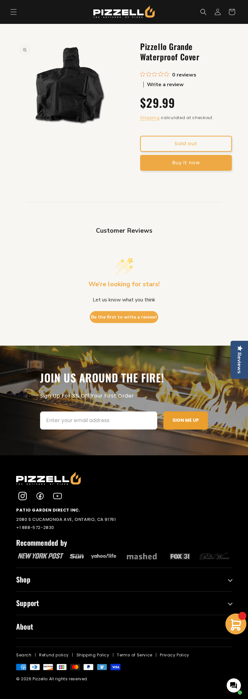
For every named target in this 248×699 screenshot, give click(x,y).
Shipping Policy (93, 655)
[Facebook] (40, 496)
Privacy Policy (174, 655)
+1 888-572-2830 (35, 527)
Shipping (150, 117)
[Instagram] (22, 496)
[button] (13, 12)
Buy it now (186, 162)
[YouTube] (57, 496)
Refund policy (54, 655)
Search (24, 655)
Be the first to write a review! (124, 317)
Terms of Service (134, 655)
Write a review (165, 84)
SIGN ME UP (185, 420)
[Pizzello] (124, 478)
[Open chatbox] (234, 685)
